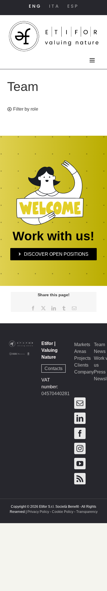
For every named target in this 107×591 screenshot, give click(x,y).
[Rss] (80, 478)
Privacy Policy (38, 512)
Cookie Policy (62, 512)
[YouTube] (80, 463)
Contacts (53, 368)
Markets (82, 344)
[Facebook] (80, 433)
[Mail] (80, 403)
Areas (80, 351)
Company (84, 371)
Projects (82, 358)
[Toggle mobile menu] (93, 60)
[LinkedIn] (80, 418)
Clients (81, 365)
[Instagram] (80, 448)
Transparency (87, 512)
